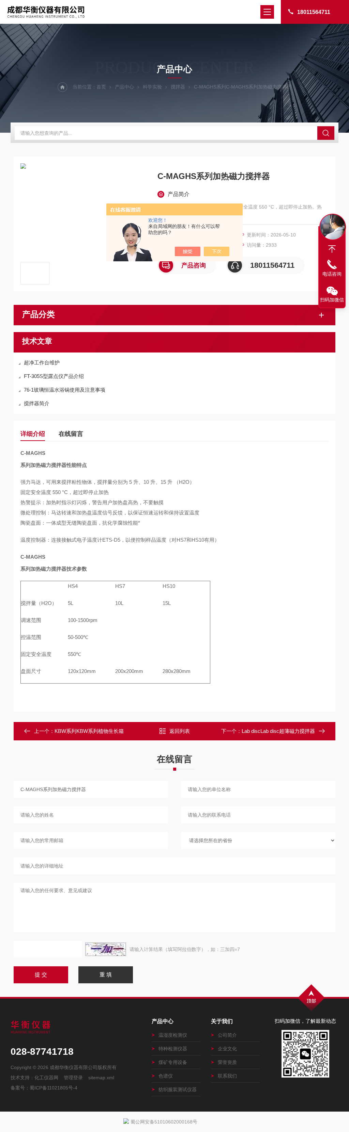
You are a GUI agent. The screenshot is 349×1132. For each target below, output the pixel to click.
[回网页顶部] (332, 249)
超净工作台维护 (42, 362)
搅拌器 (178, 86)
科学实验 (152, 86)
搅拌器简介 (36, 403)
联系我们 (227, 1076)
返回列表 (179, 731)
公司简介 (227, 1035)
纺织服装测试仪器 (177, 1089)
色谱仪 (165, 1076)
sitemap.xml (101, 1077)
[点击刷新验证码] (105, 949)
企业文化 (227, 1048)
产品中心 (124, 86)
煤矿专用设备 (172, 1062)
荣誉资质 (227, 1062)
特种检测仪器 (172, 1048)
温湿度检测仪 (172, 1035)
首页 (101, 86)
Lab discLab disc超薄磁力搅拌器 (278, 731)
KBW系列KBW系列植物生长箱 (89, 731)
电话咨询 (332, 274)
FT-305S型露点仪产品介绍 (54, 376)
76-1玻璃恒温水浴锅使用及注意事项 (64, 390)
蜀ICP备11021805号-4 (53, 1087)
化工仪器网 (46, 1077)
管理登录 (73, 1077)
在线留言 (71, 433)
